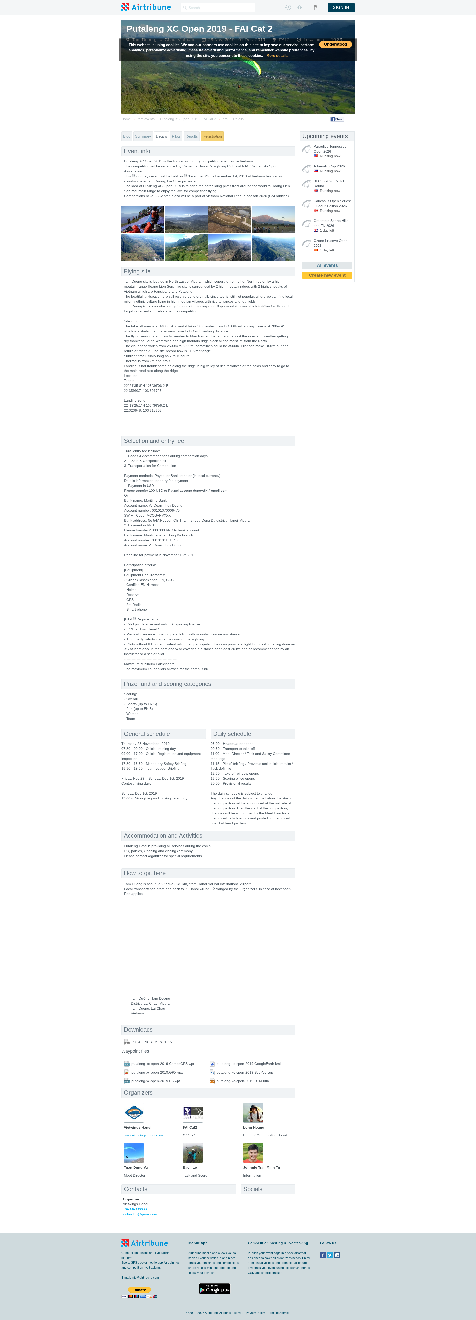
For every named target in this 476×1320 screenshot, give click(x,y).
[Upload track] (299, 7)
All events (327, 265)
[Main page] (146, 7)
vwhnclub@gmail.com (140, 1214)
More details (277, 55)
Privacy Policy (255, 1313)
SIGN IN (341, 7)
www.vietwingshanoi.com (143, 1135)
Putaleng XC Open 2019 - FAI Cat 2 (199, 29)
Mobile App (198, 1243)
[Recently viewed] (288, 7)
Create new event (327, 275)
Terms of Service (278, 1313)
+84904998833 (135, 1209)
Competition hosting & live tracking (278, 1243)
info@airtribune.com (145, 1277)
